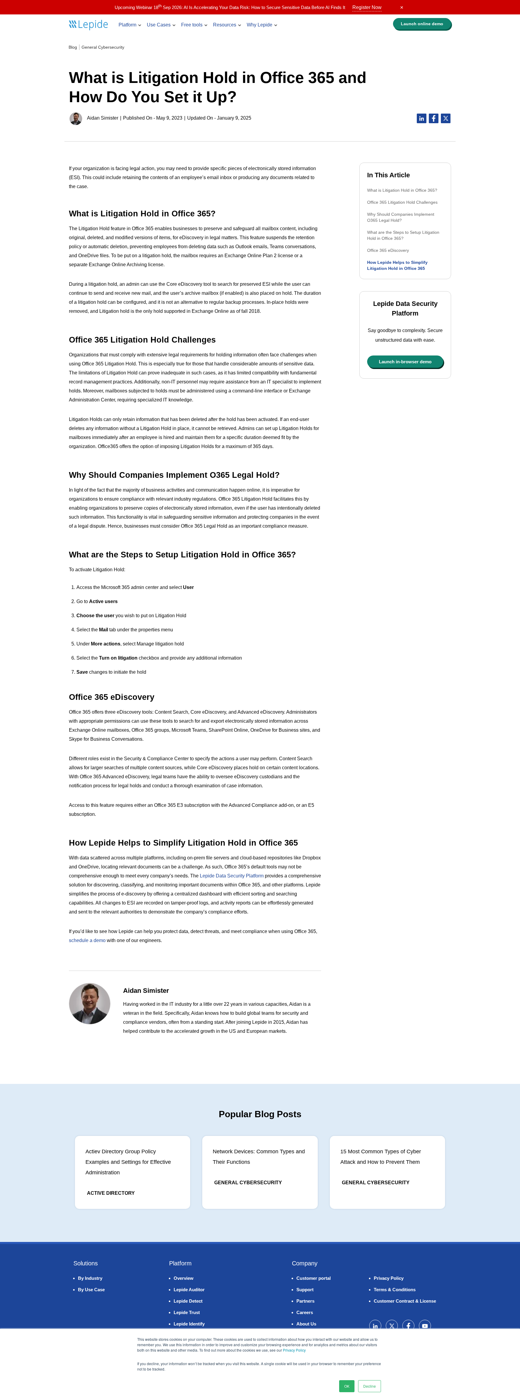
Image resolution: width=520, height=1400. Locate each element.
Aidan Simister (102, 117)
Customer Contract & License (405, 1301)
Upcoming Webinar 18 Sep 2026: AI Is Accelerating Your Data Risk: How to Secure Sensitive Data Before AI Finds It (248, 7)
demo (422, 23)
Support (305, 1289)
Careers (304, 1312)
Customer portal (313, 1278)
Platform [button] (127, 24)
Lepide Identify (189, 1323)
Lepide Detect (188, 1301)
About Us (306, 1323)
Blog (73, 47)
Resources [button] (224, 24)
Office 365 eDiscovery (388, 250)
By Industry (90, 1278)
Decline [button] (369, 1386)
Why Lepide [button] (259, 24)
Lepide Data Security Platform (232, 875)
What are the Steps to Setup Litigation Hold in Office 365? (403, 235)
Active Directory (111, 1193)
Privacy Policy (294, 1350)
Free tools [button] (192, 24)
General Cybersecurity (103, 47)
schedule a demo (87, 940)
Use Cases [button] (159, 24)
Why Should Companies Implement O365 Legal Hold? (400, 217)
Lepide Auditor (189, 1289)
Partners (305, 1301)
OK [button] (346, 1386)
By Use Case (91, 1289)
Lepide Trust (187, 1312)
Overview (183, 1278)
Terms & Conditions (395, 1289)
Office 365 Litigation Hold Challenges (402, 202)
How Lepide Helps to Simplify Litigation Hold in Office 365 (397, 265)
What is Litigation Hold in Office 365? (402, 190)
